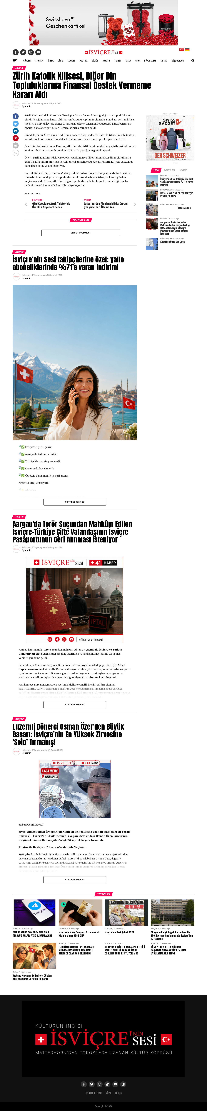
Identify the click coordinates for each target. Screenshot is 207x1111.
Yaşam (128, 60)
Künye (108, 1092)
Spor (137, 60)
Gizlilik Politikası (93, 1092)
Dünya (60, 60)
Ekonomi (71, 60)
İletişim (118, 1092)
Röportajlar (150, 60)
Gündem (27, 60)
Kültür (95, 60)
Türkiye (50, 60)
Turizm (118, 60)
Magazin (106, 60)
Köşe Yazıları (178, 60)
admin (28, 106)
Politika (83, 60)
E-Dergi (164, 60)
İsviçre (38, 60)
